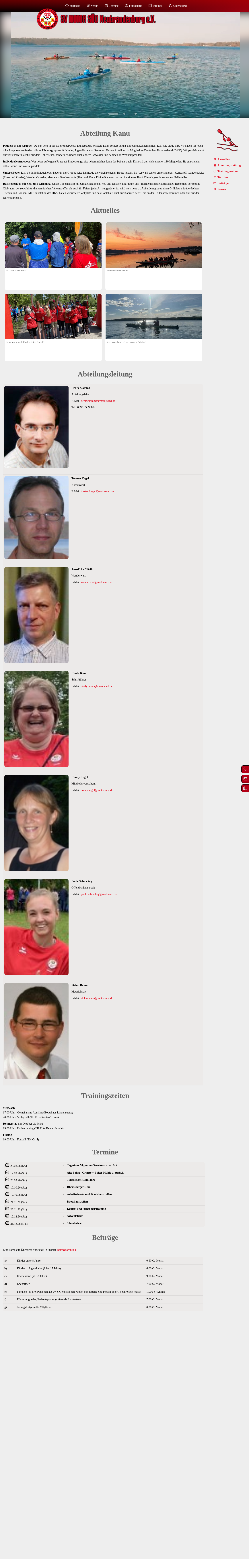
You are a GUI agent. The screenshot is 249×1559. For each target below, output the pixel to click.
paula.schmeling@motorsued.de (99, 894)
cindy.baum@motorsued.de (96, 686)
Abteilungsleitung (229, 165)
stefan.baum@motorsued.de (97, 998)
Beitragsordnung (66, 1249)
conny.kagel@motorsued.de (97, 790)
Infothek (157, 5)
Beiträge (223, 183)
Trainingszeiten (227, 171)
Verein (94, 5)
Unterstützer (180, 5)
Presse (221, 189)
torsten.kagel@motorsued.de (97, 491)
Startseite (75, 5)
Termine (113, 5)
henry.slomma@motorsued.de (98, 400)
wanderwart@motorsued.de (97, 582)
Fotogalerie (135, 5)
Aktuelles (223, 159)
